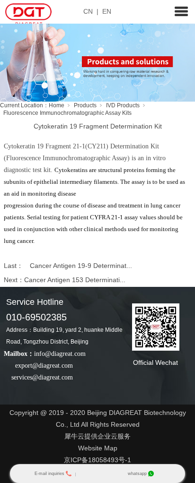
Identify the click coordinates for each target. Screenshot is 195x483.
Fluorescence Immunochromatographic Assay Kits (67, 113)
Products (85, 105)
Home (56, 105)
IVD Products (123, 105)
